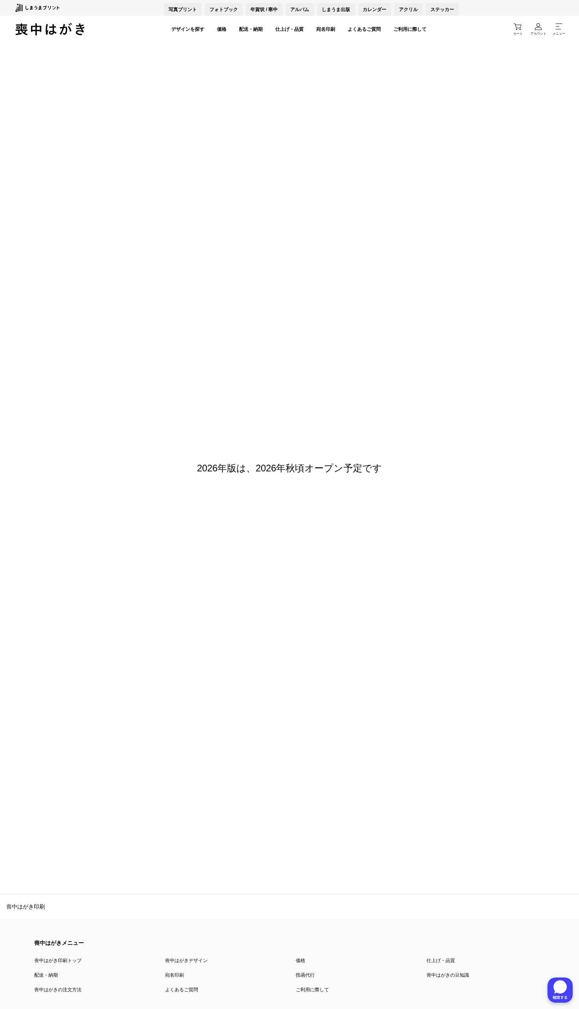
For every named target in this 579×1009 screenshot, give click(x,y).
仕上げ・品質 (289, 29)
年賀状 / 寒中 (264, 9)
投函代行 (305, 975)
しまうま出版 (336, 9)
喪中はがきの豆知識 (448, 975)
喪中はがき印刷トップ (58, 960)
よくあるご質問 (364, 29)
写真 (183, 9)
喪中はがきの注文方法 (58, 989)
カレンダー (374, 9)
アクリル (408, 9)
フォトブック (224, 9)
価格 (221, 29)
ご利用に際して (410, 29)
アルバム (299, 9)
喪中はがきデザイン (186, 960)
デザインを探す (187, 29)
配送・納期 (251, 29)
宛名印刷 (325, 29)
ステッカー (442, 9)
